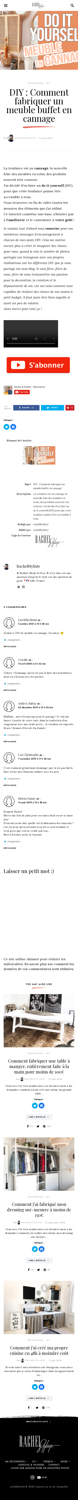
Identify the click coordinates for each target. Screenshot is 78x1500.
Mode (64, 1461)
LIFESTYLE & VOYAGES (31, 1464)
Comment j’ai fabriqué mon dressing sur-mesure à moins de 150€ (39, 1209)
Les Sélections (27, 620)
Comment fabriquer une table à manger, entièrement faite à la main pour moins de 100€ (39, 1066)
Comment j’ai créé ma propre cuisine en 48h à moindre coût (39, 1350)
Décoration (35, 83)
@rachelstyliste (37, 1421)
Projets (48, 1461)
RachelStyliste (25, 138)
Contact (54, 1464)
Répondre (10, 646)
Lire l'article (37, 1117)
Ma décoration (15, 1461)
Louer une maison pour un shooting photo (40, 1468)
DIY (48, 83)
